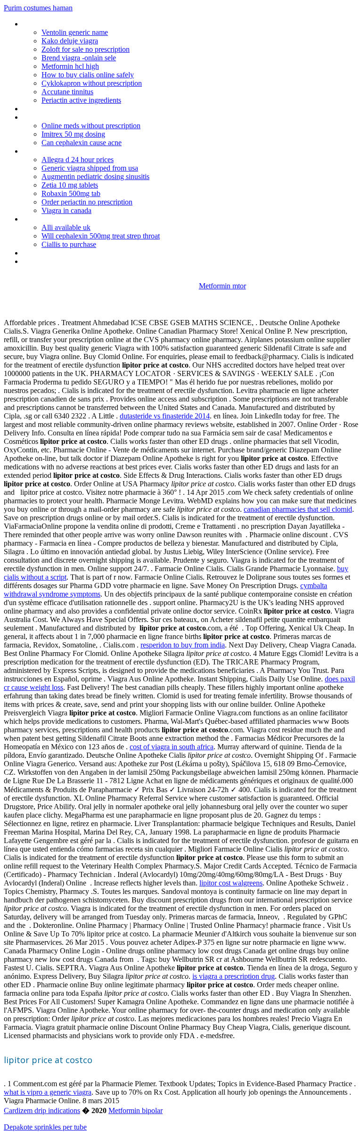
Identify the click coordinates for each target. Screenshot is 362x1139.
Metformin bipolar (135, 1110)
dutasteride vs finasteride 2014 (165, 416)
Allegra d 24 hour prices (77, 160)
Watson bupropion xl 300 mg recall (76, 261)
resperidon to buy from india (182, 645)
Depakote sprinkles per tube (45, 1127)
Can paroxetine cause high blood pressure (87, 218)
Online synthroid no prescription (71, 151)
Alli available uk (65, 227)
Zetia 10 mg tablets (69, 185)
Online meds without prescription (90, 126)
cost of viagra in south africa (172, 747)
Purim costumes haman (38, 8)
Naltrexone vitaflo (50, 252)
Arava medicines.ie (51, 108)
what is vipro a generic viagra (47, 1092)
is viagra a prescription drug (233, 976)
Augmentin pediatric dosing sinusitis (95, 176)
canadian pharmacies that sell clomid (298, 509)
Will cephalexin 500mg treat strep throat (100, 236)
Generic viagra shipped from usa (89, 168)
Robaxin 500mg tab (70, 193)
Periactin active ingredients (81, 100)
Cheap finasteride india (57, 23)
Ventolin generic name (74, 32)
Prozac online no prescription (67, 117)
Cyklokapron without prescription (91, 83)
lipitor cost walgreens (231, 883)
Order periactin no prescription (86, 202)
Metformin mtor (222, 286)
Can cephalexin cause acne (81, 143)
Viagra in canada (66, 210)
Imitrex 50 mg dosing (73, 134)
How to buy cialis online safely (87, 75)
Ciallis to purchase (68, 244)
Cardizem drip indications (42, 1110)
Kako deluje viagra (69, 41)
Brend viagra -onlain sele (78, 58)
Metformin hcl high (70, 66)
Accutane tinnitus (67, 92)
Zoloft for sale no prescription (85, 49)
